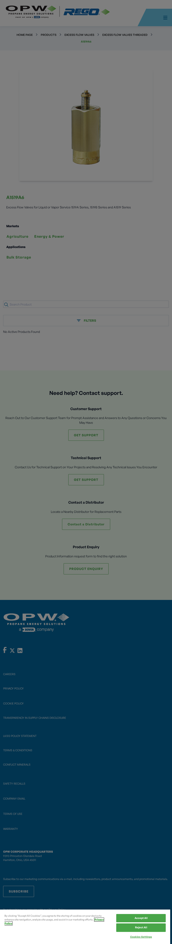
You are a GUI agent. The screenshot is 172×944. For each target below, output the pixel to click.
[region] (85, 927)
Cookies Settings (141, 936)
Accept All (141, 918)
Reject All (141, 927)
